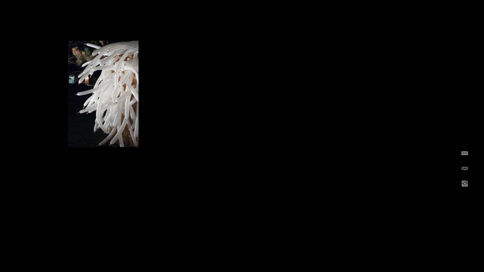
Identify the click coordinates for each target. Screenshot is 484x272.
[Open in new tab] (464, 184)
